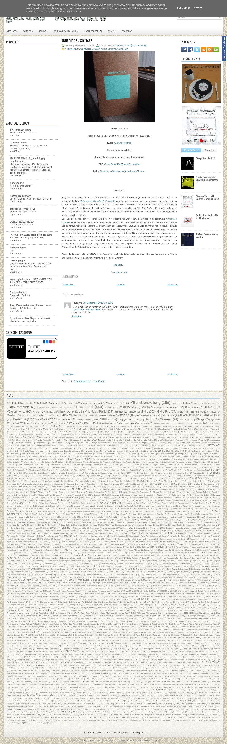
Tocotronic (31, 687)
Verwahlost (212, 698)
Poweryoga (191, 616)
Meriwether (97, 586)
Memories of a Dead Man (69, 586)
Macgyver (181, 577)
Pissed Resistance (41, 616)
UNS (167, 695)
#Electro (128, 407)
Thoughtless (135, 682)
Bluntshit (150, 454)
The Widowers (78, 679)
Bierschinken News (20, 129)
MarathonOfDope (161, 580)
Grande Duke (80, 528)
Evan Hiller (113, 506)
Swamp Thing (187, 654)
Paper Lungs (164, 608)
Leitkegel (63, 572)
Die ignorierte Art (124, 489)
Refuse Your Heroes (51, 624)
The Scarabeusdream (140, 673)
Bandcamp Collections (66, 31)
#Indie (102, 49)
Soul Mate (180, 646)
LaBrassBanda (204, 566)
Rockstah (17, 629)
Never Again (208, 594)
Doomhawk (30, 495)
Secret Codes (199, 635)
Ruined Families (172, 629)
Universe (13, 698)
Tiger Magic (84, 684)
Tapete (133, 657)
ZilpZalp (37, 717)
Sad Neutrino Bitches (105, 632)
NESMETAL (164, 591)
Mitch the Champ (114, 588)
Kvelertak (51, 566)
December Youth (93, 484)
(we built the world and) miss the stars (31, 234)
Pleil (80, 616)
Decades (70, 484)
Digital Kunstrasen (185, 489)
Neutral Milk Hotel (193, 594)
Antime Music (153, 440)
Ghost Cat (167, 522)
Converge (35, 476)
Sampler (28, 31)
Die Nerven (54, 489)
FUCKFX (62, 509)
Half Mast (199, 531)
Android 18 (122, 49)
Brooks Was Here (24, 459)
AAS (103, 429)
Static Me (84, 651)
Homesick (57, 539)
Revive (25, 627)
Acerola (214, 429)
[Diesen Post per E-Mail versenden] (63, 276)
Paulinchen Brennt (126, 610)
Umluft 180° (201, 695)
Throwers (32, 684)
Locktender (205, 575)
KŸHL (98, 566)
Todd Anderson (45, 687)
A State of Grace (41, 429)
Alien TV (55, 434)
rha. (81, 720)
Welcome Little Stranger (25, 706)
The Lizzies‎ (194, 668)
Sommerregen (105, 646)
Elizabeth (42, 503)
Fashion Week (14, 511)
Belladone (76, 451)
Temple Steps (23, 660)
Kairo (178, 555)
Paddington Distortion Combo (45, 608)
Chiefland (115, 467)
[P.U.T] (102, 717)
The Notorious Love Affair (95, 671)
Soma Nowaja (67, 646)
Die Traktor (91, 489)
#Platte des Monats (147, 415)
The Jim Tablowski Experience (100, 668)
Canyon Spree (155, 462)
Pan (131, 608)
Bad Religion (90, 448)
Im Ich (201, 544)
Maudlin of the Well (51, 583)
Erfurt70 (10, 506)
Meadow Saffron (169, 583)
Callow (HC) (50, 462)
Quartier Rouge (195, 618)
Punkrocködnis (18, 292)
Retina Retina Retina (191, 624)
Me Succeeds (120, 583)
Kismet (211, 561)
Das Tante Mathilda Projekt (56, 481)
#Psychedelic (84, 419)
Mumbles (48, 591)
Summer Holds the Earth (121, 654)
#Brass (174, 403)
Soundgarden (12, 649)
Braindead (121, 456)
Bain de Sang (117, 448)
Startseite (12, 31)
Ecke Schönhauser (186, 498)
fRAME (182, 717)
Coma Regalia (100, 473)
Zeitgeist (148, 715)
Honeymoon (70, 539)
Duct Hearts (138, 495)
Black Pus (25, 454)
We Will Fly (149, 703)
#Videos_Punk (91, 423)
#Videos (74, 423)
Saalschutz (88, 632)
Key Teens (59, 561)
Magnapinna (12, 580)
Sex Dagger (91, 638)
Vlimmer (71, 701)
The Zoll (104, 679)
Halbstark (188, 531)
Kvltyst (60, 566)
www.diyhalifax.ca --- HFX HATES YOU (31, 279)
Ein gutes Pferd (88, 500)
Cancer (96, 462)
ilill (216, 717)
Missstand (100, 588)
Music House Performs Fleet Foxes (70, 591)
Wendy (71, 706)
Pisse (29, 616)
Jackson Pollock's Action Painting (95, 550)
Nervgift (160, 594)
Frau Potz (83, 517)
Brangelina (133, 456)
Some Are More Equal (86, 646)
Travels (58, 693)
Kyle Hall (70, 566)
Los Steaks (38, 577)
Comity (123, 473)
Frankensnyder (50, 517)
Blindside (110, 454)
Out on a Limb (111, 605)
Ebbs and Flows (157, 498)
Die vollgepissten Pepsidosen (146, 489)
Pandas (139, 608)
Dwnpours (199, 495)
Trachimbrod (161, 689)
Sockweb (177, 643)
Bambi (147, 448)
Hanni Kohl (30, 533)
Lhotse (169, 572)
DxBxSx (209, 495)
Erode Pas (42, 506)
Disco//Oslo (30, 492)
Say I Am (25, 635)
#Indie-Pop (163, 411)
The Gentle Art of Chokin (111, 665)
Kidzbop (123, 561)
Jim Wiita (60, 553)
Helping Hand (52, 536)
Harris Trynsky (85, 533)
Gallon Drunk (173, 520)
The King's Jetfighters (142, 668)
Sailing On (140, 632)
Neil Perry (107, 594)
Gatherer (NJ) (197, 520)
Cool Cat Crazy (48, 476)
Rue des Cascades (155, 629)
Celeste (115, 465)
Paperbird (177, 608)
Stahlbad (19, 651)
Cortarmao (81, 475)
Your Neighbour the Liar (29, 715)
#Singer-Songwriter (207, 419)
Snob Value (151, 643)
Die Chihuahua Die (206, 487)
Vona (90, 701)
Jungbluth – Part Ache (20, 295)
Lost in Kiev (89, 577)
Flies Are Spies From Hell (42, 514)
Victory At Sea (23, 701)
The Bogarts (208, 660)
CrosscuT (193, 476)
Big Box (140, 451)
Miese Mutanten (159, 586)
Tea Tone (188, 657)
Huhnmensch (136, 539)
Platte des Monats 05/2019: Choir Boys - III (207, 180)
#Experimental (91, 49)
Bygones (164, 459)
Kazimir (120, 558)
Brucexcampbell (41, 459)
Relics (83, 624)
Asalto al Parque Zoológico (144, 443)
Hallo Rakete (212, 531)
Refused (66, 624)
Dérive (37, 498)
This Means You (92, 682)
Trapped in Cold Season (25, 693)
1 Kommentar (140, 46)
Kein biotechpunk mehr (21, 186)
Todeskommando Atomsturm (76, 687)
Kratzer (13, 566)
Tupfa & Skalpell (75, 695)
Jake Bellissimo (118, 550)
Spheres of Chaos (119, 649)
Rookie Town (55, 629)
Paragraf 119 (190, 608)
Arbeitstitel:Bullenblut (23, 443)
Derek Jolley (101, 487)
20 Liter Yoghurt (50, 426)
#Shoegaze (184, 419)
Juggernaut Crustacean (63, 555)
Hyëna (9, 542)
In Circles (211, 544)
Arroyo (94, 443)
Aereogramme (13, 432)
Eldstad (192, 500)
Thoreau (123, 682)
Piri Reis (20, 616)
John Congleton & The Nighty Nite (144, 553)
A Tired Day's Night (60, 429)
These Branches (210, 679)
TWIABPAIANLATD (34, 657)
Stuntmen (11, 654)
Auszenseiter (124, 445)
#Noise (124, 415)
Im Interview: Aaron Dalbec (23, 212)
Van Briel (139, 698)
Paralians (202, 608)
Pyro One (182, 618)
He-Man (217, 533)
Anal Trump (58, 437)
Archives (209, 150)
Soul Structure (195, 646)
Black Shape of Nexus (42, 454)
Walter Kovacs (183, 700)
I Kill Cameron (132, 542)
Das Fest (24, 481)
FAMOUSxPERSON (37, 509)
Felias (61, 511)
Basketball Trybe (199, 448)
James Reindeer (150, 550)
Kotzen (197, 564)
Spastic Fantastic (70, 649)
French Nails (95, 517)
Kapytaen (14, 558)
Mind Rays (213, 586)
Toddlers (58, 687)
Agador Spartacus (63, 431)
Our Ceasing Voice (73, 605)
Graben (55, 528)
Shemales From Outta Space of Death (31, 640)
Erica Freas (21, 506)
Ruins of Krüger (196, 629)
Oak (192, 599)
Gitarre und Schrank (15, 525)
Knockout (59, 564)
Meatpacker (202, 583)
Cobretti (183, 470)
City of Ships (95, 470)
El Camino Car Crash (153, 500)
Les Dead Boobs (116, 572)
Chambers (160, 465)
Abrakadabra (201, 429)
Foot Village (121, 514)
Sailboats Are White (125, 632)
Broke (202, 456)
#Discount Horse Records (48, 407)
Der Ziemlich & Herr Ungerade (60, 487)
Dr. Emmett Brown (79, 495)
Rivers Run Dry (162, 627)
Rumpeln (10, 632)
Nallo (12, 594)
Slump (53, 643)
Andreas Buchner (182, 437)
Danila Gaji (212, 478)
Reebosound (212, 621)
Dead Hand (120, 481)
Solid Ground (52, 646)
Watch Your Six (211, 701)
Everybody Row (148, 506)
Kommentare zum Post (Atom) (89, 381)
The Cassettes (94, 662)
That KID (88, 660)
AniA (38, 440)
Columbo (88, 473)
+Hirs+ (166, 423)
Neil (98, 594)
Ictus (163, 544)
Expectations (200, 506)
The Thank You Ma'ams (169, 676)
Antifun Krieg (128, 440)
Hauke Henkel (138, 533)
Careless (10, 465)
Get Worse (155, 522)
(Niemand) (157, 423)
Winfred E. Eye (90, 709)
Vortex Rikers (101, 701)
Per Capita (213, 610)
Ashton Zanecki (200, 443)
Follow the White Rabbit (102, 514)
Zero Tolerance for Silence (18, 717)
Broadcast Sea (190, 456)
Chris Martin (205, 467)
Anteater (93, 440)
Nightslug (43, 597)
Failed (106, 509)
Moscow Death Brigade (207, 588)
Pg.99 (127, 613)
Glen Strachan (89, 525)
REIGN (28, 621)
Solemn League (21, 646)
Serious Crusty (121, 46)
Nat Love (52, 594)
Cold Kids (212, 470)
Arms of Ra (62, 443)
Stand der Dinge (55, 651)
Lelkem (83, 572)
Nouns (63, 599)
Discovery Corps (83, 492)
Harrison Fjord (99, 533)
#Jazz (13, 415)
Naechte (207, 591)
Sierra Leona (145, 640)
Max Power (83, 583)
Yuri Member (63, 715)
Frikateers (135, 517)
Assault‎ (13, 445)
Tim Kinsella (163, 684)
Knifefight (48, 564)
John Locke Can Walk (171, 553)
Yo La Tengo (120, 712)
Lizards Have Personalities (171, 575)
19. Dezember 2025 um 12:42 (98, 303)
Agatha (79, 432)
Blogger (139, 732)
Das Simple (36, 481)
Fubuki (179, 517)
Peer (179, 610)
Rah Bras (100, 621)
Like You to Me (66, 575)
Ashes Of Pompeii (166, 443)
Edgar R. (25, 500)
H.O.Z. (110, 531)
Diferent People (168, 489)
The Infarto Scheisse (47, 668)
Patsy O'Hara (109, 610)
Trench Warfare (99, 693)
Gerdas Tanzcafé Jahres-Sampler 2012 (207, 197)
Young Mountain (195, 712)
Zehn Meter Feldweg (122, 715)
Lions (89, 575)
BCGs (9, 448)
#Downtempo (111, 407)
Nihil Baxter (54, 597)
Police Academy (105, 616)
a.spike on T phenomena (120, 717)
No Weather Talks (183, 597)
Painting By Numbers (85, 608)
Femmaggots (81, 511)
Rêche (39, 632)
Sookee (153, 646)
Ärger (208, 720)
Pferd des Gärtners (114, 613)
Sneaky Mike (137, 643)
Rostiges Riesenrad (109, 629)
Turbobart (89, 695)
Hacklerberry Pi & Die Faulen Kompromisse (153, 531)
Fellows (70, 511)
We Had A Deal (95, 703)
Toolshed (31, 690)
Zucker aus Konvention (74, 717)
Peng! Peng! (189, 610)
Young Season (211, 712)
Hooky (80, 539)
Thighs (10, 682)
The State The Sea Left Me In (114, 676)
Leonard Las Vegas (97, 572)
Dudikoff (150, 495)
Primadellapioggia (28, 618)
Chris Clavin (178, 467)
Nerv (151, 594)
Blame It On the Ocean (65, 454)
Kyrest (79, 566)
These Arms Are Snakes (190, 679)
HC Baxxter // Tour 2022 (21, 224)
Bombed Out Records (16, 456)
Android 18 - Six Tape (77, 40)
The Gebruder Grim (65, 665)
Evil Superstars (185, 506)
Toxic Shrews (138, 690)
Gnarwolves (139, 525)
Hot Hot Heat (108, 539)
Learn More (183, 8)
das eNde (171, 717)
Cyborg (82, 478)
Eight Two (74, 500)
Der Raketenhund (14, 487)
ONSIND (183, 599)
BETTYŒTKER (35, 448)
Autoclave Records (140, 445)
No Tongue (168, 597)
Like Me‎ (23, 575)
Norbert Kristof (211, 597)
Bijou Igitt (162, 451)
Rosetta (95, 629)
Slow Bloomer (24, 643)
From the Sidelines (158, 517)
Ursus (84, 698)
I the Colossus (115, 544)
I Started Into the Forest (63, 544)
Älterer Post (172, 284)
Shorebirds (92, 640)
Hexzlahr (173, 536)
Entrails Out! (204, 503)
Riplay (117, 627)
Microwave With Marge (140, 586)
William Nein (31, 709)
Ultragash (189, 695)
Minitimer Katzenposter (16, 588)
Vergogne (201, 698)
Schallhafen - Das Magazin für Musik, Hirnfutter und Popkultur (30, 319)
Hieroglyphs (12, 539)
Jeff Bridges (212, 550)
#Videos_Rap (107, 423)
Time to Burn (209, 684)
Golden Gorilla (176, 525)
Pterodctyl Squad (105, 618)
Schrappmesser (91, 635)
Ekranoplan (136, 500)
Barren (175, 448)
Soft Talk (200, 643)
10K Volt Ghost (213, 423)
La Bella (113, 566)
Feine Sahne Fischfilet (46, 511)
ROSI (36, 621)
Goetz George (153, 525)
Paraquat (213, 608)
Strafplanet (153, 651)
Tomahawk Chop (199, 687)
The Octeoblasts (116, 671)
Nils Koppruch (83, 597)
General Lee (58, 522)
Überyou (17, 723)
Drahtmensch (95, 495)
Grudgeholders (16, 531)
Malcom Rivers (41, 580)
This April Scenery (23, 682)
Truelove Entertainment (38, 695)
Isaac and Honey (199, 547)
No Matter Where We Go (138, 597)
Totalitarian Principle (97, 690)
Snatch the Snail (122, 643)
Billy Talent (175, 451)
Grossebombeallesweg (210, 528)
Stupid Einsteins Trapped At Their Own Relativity (38, 654)
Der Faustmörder (210, 484)
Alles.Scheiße (138, 434)
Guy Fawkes (99, 531)
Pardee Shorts (26, 610)
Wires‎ (139, 709)
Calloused (37, 462)
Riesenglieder (88, 627)
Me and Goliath (136, 583)
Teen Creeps (201, 657)
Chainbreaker (147, 465)
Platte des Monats (93, 31)
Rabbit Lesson (48, 621)
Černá (26, 723)
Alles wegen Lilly (122, 434)
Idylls (194, 544)
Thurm (42, 684)
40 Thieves (84, 426)
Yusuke (74, 715)
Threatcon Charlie (174, 682)
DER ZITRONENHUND (22, 221)
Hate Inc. (124, 533)
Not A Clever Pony (14, 599)
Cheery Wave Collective (56, 467)
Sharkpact (195, 638)
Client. (151, 470)
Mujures (39, 591)
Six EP (119, 265)
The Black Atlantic (155, 660)
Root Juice (68, 629)
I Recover (202, 542)
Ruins (184, 629)
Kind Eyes (146, 561)
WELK (149, 701)
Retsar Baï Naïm (210, 624)
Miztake (147, 588)
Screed (176, 635)
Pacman (26, 608)
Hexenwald (153, 536)
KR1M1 (170, 555)
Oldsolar (123, 602)
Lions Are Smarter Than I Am (107, 575)
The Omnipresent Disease (136, 671)
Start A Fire (71, 651)
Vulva (120, 701)
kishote (32, 720)
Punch (145, 618)
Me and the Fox (152, 583)
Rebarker (168, 621)
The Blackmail (172, 660)
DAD (108, 478)
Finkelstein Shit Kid (200, 511)
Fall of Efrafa (133, 509)
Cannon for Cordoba (123, 462)
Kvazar (41, 566)
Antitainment (167, 440)
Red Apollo (180, 621)
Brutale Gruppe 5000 (77, 459)
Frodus (145, 517)
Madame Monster (210, 577)
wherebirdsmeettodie (184, 720)
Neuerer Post (68, 284)
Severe (80, 638)
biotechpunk (17, 183)
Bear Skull (44, 451)
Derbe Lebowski (84, 486)
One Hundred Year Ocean (186, 602)
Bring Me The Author (172, 456)
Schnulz (78, 635)
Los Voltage (51, 577)
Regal (75, 624)
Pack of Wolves (13, 608)
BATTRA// (212, 445)
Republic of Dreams (130, 624)
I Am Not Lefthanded (38, 542)
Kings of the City (198, 561)
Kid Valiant (82, 561)
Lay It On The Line (135, 569)
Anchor (69, 437)
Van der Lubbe (162, 698)
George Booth (87, 522)
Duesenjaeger (162, 495)
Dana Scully (165, 478)
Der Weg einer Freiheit (34, 487)
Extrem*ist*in (20, 509)
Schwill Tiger (134, 635)
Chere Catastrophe (77, 467)
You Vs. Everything (145, 712)
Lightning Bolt (197, 572)
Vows (112, 701)
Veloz (182, 698)
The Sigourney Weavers (198, 673)
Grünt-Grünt (30, 531)
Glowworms (119, 525)
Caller (9, 462)
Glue (129, 525)
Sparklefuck (54, 649)
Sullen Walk (103, 654)
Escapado (78, 506)
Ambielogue (45, 437)
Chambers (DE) (174, 465)
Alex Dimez (203, 432)
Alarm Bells (136, 432)
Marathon (147, 580)
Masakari (20, 583)
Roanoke (174, 627)
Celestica (125, 464)
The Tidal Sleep (16, 679)
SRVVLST (77, 632)
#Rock (149, 419)
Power (181, 616)
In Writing (23, 547)
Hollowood (31, 539)
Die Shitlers (77, 489)
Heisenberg (30, 536)
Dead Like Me (134, 481)
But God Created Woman (135, 459)
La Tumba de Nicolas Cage (183, 566)
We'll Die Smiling (165, 704)
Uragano (63, 698)
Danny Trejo (12, 481)
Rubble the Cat (138, 629)
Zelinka (169, 715)
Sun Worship (139, 654)
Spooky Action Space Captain (167, 649)
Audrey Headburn (77, 445)
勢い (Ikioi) (47, 723)
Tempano (213, 657)
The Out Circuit (156, 671)
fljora (209, 717)
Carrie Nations (23, 465)
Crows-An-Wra (206, 476)
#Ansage (68, 403)
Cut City (72, 478)
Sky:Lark (180, 640)
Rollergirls (43, 629)
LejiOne (73, 572)
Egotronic (62, 500)
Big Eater (150, 451)
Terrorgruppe (49, 660)
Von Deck (81, 701)
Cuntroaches (31, 478)
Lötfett (143, 577)
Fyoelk (63, 520)
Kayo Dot (110, 558)
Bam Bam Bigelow (134, 448)
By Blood (153, 459)
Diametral (167, 487)
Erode (32, 506)
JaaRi (76, 550)
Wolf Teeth (197, 709)
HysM (215, 539)
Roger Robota (30, 629)
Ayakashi (173, 445)
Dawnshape (92, 481)
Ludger (134, 577)
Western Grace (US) (101, 706)
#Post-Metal (213, 415)
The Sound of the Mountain (55, 676)
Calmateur (75, 462)
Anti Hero (116, 440)
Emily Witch (75, 503)
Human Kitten (180, 539)
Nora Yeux (198, 597)
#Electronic (172, 407)
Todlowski (95, 687)
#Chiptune (185, 403)
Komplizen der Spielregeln (145, 564)
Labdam (216, 566)
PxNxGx (171, 618)
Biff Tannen (117, 451)
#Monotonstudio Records (88, 415)
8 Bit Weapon (175, 426)
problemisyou (70, 720)
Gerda (99, 522)
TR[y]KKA (20, 657)
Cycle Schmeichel (95, 478)
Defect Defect (128, 484)
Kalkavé (187, 555)
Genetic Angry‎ (72, 522)
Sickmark (133, 640)
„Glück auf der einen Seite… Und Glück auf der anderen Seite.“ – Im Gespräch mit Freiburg (30, 266)
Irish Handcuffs (157, 547)
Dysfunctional (15, 498)
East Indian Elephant (102, 498)
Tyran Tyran (145, 695)
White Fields (208, 706)
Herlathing (102, 536)
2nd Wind (73, 426)
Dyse (218, 495)
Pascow (52, 610)
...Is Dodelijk (177, 423)
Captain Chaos (185, 462)
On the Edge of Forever (162, 602)
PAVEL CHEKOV (177, 605)
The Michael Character (39, 671)
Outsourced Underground (144, 605)
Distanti (133, 492)
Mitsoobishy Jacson (133, 588)
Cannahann (107, 462)
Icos (155, 544)
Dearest (188, 481)
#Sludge (25, 423)
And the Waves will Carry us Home (130, 437)
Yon (131, 711)
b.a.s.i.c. (137, 717)
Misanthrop (54, 588)
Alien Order (44, 434)
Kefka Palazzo (132, 558)
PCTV (190, 605)
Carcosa (214, 462)
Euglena (102, 506)
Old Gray (102, 602)
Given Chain (32, 525)
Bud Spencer (97, 459)
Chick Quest (103, 467)
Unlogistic (24, 698)
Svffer (176, 654)
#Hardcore (65, 411)
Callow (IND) (63, 462)
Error (69, 506)
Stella (94, 651)
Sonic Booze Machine (137, 646)
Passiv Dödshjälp (67, 610)
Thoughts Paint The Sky (154, 682)
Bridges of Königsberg (150, 456)
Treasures (68, 693)
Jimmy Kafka (72, 553)
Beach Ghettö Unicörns (26, 451)
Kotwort (187, 564)
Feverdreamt (106, 511)
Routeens (124, 629)
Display (124, 492)
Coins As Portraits (196, 470)
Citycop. (107, 470)
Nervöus (169, 594)
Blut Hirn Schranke (165, 454)
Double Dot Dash (45, 495)
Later (97, 569)
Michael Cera (122, 586)
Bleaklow (99, 454)
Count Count (95, 476)
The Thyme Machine (211, 676)
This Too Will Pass (109, 682)
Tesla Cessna (62, 660)
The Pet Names (210, 671)
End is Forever (142, 503)
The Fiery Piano (13, 665)
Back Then (49, 448)
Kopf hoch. (164, 564)
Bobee (188, 454)
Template (11, 660)
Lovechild (115, 577)
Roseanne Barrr (82, 629)
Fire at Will (24, 514)
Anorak (46, 440)
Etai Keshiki (91, 506)
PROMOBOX (127, 31)
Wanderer (197, 701)
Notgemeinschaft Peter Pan (36, 599)
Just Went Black (111, 555)
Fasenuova (202, 509)
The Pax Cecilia (195, 671)
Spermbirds (104, 649)
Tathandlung (156, 657)
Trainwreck (175, 690)
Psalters (81, 618)
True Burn (209, 693)
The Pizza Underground (39, 673)
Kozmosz (206, 564)
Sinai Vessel (159, 640)
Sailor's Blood (153, 632)
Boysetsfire (108, 456)
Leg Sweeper (15, 572)
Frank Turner (35, 517)
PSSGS (214, 605)
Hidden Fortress (210, 536)
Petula (100, 613)
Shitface (65, 640)
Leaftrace (184, 569)
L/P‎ (105, 566)
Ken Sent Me (214, 558)
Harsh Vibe (113, 533)
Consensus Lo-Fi (199, 473)
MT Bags (169, 577)
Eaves (144, 498)
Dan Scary (152, 478)
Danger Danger (180, 478)
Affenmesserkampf (29, 432)
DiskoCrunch (113, 492)
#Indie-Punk (183, 411)
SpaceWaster (41, 649)
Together (124, 687)
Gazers (47, 522)
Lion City (80, 575)
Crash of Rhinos (161, 476)
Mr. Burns (28, 591)
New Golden (26, 597)
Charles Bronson (190, 465)
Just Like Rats (95, 555)
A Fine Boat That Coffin (20, 429)
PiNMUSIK (112, 31)
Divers (180, 492)
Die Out (65, 489)
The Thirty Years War (191, 676)
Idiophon (172, 544)
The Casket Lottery (77, 662)
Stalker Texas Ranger (36, 651)
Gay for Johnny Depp (24, 522)
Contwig (24, 476)
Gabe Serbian (125, 520)
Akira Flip (125, 432)
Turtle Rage (125, 695)
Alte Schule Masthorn (208, 434)
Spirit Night (147, 649)
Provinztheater (69, 618)
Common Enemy (136, 473)
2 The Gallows (33, 426)
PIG (205, 605)
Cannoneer (140, 462)
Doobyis (19, 495)
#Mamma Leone (28, 415)
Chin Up (126, 467)
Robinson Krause (189, 627)
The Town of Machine (48, 679)
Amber (33, 437)
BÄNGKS (175, 459)
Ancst (77, 437)
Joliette (35, 555)
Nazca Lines (89, 594)
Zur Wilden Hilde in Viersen (23, 132)
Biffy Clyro (130, 451)
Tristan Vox (159, 693)
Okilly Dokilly (63, 602)
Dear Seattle (176, 481)
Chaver (20, 467)
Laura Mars (107, 569)
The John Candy (123, 668)
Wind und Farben (73, 709)
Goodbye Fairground (208, 525)
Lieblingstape (17, 260)
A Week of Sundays (80, 429)
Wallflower (168, 701)
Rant (110, 621)
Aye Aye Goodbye (187, 445)
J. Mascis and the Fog (52, 550)
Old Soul (112, 602)
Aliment (66, 434)
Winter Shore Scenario (124, 709)
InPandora (72, 547)
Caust (87, 465)
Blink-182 (121, 454)
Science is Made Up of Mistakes (156, 635)
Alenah (175, 432)
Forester (171, 514)
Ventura (191, 698)
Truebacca (19, 695)
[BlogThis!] (66, 276)
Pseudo (91, 618)
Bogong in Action (210, 454)
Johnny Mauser (23, 555)
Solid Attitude (37, 646)
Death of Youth (25, 484)
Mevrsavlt (109, 586)
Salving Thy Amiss (169, 632)
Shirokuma (54, 640)
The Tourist (31, 679)
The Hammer (164, 665)
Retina (176, 624)
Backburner (62, 448)
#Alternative (33, 402)
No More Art (155, 597)
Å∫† (215, 720)
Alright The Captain (182, 434)
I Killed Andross (147, 542)
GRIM (114, 520)
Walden (158, 701)
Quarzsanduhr (211, 618)
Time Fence (176, 684)
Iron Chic (171, 547)
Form (193, 514)
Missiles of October (85, 588)
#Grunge (36, 411)
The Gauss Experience (44, 665)
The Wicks (64, 679)
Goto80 (39, 528)
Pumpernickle (133, 618)
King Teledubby (159, 561)
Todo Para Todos (110, 687)
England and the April (187, 503)
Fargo (191, 509)
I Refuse (212, 542)
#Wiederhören (142, 423)
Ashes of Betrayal (183, 443)
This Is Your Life (75, 682)
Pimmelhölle (197, 613)
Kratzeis (216, 564)
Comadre (113, 473)
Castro (66, 465)
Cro (184, 476)
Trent (111, 693)
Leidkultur (52, 572)
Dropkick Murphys (111, 495)
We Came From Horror (51, 704)
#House (133, 412)
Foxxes (214, 514)
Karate (25, 558)
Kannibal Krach (213, 555)
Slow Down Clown (40, 643)
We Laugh (111, 704)
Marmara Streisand (180, 580)
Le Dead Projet (170, 569)
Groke (178, 528)
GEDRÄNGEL (90, 520)
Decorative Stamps (111, 484)
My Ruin (117, 591)
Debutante (59, 484)
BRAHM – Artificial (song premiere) (26, 237)
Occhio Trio (215, 599)
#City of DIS (199, 403)
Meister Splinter (33, 586)
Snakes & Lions (96, 643)
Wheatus (175, 706)
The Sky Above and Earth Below (27, 676)
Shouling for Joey (119, 640)
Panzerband (151, 608)
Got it (198, 8)
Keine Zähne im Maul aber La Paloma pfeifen (160, 558)
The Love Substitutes (211, 668)
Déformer (28, 498)
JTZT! (67, 550)
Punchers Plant (157, 618)
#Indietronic (200, 412)
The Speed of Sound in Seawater (84, 676)
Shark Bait (183, 638)
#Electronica (191, 407)
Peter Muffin (72, 613)
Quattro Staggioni (14, 621)
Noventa (86, 599)
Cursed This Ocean (48, 478)
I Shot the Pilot (43, 544)
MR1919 (159, 577)
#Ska (15, 423)
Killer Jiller (134, 561)
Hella (41, 536)
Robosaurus (204, 627)
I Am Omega (56, 542)
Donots (10, 495)
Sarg (194, 632)
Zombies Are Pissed (52, 717)
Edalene (200, 498)
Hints (22, 539)
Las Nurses (66, 569)
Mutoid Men (105, 591)
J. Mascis (36, 550)
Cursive (62, 478)
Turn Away (100, 695)
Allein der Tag (106, 434)
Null (124, 599)
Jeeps (201, 550)
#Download (70, 49)
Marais (137, 580)
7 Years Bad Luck (160, 426)
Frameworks (22, 517)
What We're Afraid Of (159, 706)
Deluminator (165, 484)
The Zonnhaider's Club (120, 679)
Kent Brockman (37, 561)
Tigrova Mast (110, 684)
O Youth (153, 599)
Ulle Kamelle (177, 695)
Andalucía (151, 437)
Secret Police (38, 638)
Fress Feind (123, 517)
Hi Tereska (196, 536)
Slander (199, 640)
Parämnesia (40, 610)
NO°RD (198, 591)
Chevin (92, 467)
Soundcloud (130, 171)
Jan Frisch (164, 550)
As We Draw (125, 443)
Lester (140, 571)
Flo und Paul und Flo (65, 514)
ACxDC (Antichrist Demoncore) (121, 429)
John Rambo (188, 553)
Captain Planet (201, 462)
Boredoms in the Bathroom (40, 456)
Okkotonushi (76, 602)
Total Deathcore (79, 690)
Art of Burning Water (108, 443)
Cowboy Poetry (127, 476)
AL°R (140, 429)
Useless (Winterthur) (107, 698)
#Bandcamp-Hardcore (89, 403)
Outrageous (125, 605)
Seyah (102, 638)
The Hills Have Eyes (205, 665)
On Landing (143, 602)
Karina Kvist (36, 558)
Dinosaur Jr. (210, 489)
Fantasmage (164, 509)
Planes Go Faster (59, 616)
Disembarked (99, 492)
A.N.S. (95, 429)
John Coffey (122, 553)
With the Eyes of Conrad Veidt (165, 709)
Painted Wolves (67, 608)
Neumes (179, 594)
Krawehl (22, 566)
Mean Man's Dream (187, 583)
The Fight (27, 665)
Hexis (164, 536)
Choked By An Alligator (142, 467)
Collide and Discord (59, 473)
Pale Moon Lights (105, 608)
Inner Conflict (130, 547)
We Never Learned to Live (130, 704)
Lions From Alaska (148, 575)
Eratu (215, 503)
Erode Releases (56, 506)
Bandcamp (117, 171)
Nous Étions (74, 599)
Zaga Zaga (106, 715)
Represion (114, 624)
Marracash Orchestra (199, 580)
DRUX (142, 478)
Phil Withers (138, 613)
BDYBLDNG (20, 448)
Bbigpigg (213, 448)
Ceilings (105, 465)
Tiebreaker (72, 684)
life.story (49, 720)
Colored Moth (75, 473)
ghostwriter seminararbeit (86, 309)
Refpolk (36, 624)
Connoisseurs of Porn (180, 473)
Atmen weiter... (51, 445)
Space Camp (27, 649)
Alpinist (168, 434)
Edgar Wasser (38, 500)
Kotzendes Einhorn (20, 196)
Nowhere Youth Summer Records (106, 599)
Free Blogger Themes (124, 740)
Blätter (179, 454)
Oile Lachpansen (47, 602)
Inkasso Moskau (115, 547)
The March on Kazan (18, 671)
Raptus (118, 621)
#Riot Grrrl (134, 419)
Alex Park (19, 434)
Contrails (13, 476)
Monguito (164, 588)
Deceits (80, 484)
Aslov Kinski (215, 443)
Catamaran (77, 465)
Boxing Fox (96, 456)
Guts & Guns (85, 531)
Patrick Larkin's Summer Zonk (89, 610)
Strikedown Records (193, 651)
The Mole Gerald (75, 671)
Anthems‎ (105, 440)
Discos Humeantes (66, 492)
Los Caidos (25, 577)
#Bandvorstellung (145, 402)
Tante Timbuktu (120, 657)
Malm (69, 580)
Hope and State (93, 539)
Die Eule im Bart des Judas (35, 489)
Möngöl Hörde (142, 591)
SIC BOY (57, 632)
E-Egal (58, 498)
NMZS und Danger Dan (182, 591)
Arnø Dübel (83, 443)
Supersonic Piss (154, 654)
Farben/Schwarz (179, 509)
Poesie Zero (90, 616)
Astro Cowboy (36, 445)
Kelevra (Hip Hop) (199, 558)
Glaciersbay (52, 525)
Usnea (121, 698)
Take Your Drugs (89, 657)
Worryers (29, 712)
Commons (150, 473)
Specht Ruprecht (88, 648)
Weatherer (191, 704)
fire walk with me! (196, 717)
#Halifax (49, 412)
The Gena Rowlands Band (87, 665)
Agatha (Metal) (91, 432)
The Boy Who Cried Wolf (27, 662)
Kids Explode (111, 561)
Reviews (43, 31)
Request (145, 624)
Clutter (160, 470)
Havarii (165, 533)
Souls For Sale (210, 646)
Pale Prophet (120, 608)
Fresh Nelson (109, 517)
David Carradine (77, 481)
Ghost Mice (179, 522)
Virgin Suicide (59, 701)
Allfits (149, 434)
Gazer (38, 522)
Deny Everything (180, 484)
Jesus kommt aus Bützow (42, 553)
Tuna (63, 695)
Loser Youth (64, 577)
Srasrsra (205, 649)
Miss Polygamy (68, 588)
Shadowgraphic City (131, 638)
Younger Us (12, 715)
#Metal (67, 415)
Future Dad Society (49, 520)
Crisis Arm (175, 476)
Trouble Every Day (185, 693)
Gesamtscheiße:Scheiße (137, 522)
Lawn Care (119, 569)
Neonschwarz (134, 594)
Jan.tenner (191, 550)
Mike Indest (174, 586)
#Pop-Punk (168, 415)
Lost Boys (77, 577)
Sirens (170, 640)
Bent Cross (87, 451)
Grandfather (94, 528)
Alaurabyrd (149, 432)
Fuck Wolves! (191, 517)
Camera (86, 462)
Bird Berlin (186, 451)
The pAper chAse (140, 679)
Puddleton (120, 618)
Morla (185, 588)
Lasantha (109, 740)
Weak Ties (179, 704)
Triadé (118, 693)
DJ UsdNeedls (131, 478)
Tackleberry (50, 657)
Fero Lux (93, 511)
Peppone (201, 610)
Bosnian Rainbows (62, 456)
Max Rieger (96, 583)
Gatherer (185, 520)
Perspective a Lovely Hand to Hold (21, 613)
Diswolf (172, 492)
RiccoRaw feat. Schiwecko (58, 627)
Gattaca (210, 520)
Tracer (149, 690)
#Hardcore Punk (95, 411)
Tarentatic (144, 657)
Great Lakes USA (125, 528)
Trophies (171, 693)
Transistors (205, 690)
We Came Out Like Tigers (74, 704)
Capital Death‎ (169, 462)
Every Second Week (129, 506)
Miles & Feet (187, 586)
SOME (66, 632)
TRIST (9, 657)
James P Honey (134, 550)
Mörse (153, 591)
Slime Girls (11, 643)
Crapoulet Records (144, 476)
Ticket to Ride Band (56, 684)
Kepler (49, 561)
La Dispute (153, 566)
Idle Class (184, 544)
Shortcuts (104, 640)
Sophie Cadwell (166, 646)
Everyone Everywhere (167, 506)
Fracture (10, 517)
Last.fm (141, 171)
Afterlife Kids (46, 432)
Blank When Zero (85, 454)
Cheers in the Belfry (35, 467)
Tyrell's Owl (157, 695)
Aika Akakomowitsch (109, 432)
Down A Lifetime (62, 495)
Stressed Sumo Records (171, 651)
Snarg (109, 643)
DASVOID (117, 478)
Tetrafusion (76, 660)
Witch (147, 709)
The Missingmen (58, 671)
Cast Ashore (56, 465)
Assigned (23, 445)
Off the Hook (31, 602)
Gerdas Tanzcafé (111, 732)
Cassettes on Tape (40, 465)
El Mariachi (169, 500)
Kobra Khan (92, 564)
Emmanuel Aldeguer (108, 503)
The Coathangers (138, 662)
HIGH (131, 531)
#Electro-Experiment (151, 407)
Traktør (195, 690)
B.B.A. (201, 445)
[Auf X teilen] (70, 276)
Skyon (189, 640)
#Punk (101, 419)
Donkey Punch (211, 492)
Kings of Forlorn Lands (178, 561)
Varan (174, 698)
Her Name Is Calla (87, 536)
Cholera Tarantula (162, 467)
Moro (193, 588)
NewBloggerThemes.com (146, 740)
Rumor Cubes (211, 629)
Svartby (167, 654)
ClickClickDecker (138, 470)
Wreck (39, 712)
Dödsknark (47, 498)
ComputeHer (163, 473)
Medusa (214, 583)
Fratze (61, 517)
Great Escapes (109, 528)
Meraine (86, 586)
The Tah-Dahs (151, 676)
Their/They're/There (169, 679)
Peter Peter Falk (87, 613)
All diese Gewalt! (91, 434)
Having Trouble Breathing (199, 533)
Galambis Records (157, 520)
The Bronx (61, 662)
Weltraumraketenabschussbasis (51, 706)
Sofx (209, 643)
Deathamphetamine (43, 484)
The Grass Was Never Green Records (140, 665)
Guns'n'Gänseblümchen (66, 531)
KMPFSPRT (141, 555)
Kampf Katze (198, 555)
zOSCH (200, 720)
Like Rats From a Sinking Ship (43, 575)
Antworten (77, 316)
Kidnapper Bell (96, 561)
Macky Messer (194, 577)
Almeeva (158, 434)
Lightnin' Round (181, 572)
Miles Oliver (200, 586)
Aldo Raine (162, 431)
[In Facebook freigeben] (73, 276)
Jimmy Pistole (86, 553)
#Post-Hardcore (190, 415)
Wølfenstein (64, 711)
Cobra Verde (171, 470)
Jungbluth (81, 555)
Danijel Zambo (197, 478)
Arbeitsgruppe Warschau (196, 440)
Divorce (190, 492)
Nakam (217, 591)
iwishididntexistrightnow (16, 720)
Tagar (61, 657)
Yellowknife (107, 712)
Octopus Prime (16, 602)
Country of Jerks (110, 476)
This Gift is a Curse (58, 682)
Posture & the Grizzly (153, 616)
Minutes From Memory (38, 588)
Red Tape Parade (195, 621)
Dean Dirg (163, 481)
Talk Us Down (105, 657)
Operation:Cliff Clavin (15, 605)
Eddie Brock (212, 498)
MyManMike (128, 591)
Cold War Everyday (29, 473)
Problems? (55, 618)
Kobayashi (71, 564)
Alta (194, 434)
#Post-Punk (19, 419)
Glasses (76, 525)
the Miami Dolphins (123, 720)
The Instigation (65, 668)
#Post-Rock (40, 419)
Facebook (105, 171)
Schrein (104, 635)
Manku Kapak (82, 580)
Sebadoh (186, 635)
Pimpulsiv (209, 613)
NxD (131, 599)
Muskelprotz (92, 591)
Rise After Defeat (130, 627)
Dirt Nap (19, 492)
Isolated (13, 550)
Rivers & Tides (146, 627)
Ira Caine (143, 547)
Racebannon (63, 621)
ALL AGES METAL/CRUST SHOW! (26, 282)
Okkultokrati (90, 602)
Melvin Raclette (49, 586)
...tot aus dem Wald (195, 423)
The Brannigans (47, 662)
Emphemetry (127, 503)
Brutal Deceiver (57, 459)
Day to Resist (106, 481)
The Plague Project (60, 673)
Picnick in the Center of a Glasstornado (162, 613)
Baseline (185, 448)
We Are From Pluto (31, 704)
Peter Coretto (58, 613)
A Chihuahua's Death (211, 426)
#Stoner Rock (58, 423)
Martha (214, 580)
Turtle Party (112, 695)
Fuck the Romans (14, 520)
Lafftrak (34, 569)
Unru (33, 698)
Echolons (171, 498)
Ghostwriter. (191, 522)
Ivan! (27, 550)
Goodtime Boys (13, 528)
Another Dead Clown (60, 440)
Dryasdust (126, 495)
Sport (185, 649)
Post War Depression (132, 616)
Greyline (139, 528)
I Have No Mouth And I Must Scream (108, 542)
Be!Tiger (10, 451)
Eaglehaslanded (83, 498)
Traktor (186, 690)
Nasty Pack (41, 594)
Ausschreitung (109, 445)
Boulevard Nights (81, 456)
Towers (126, 690)
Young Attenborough (176, 712)
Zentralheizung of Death (185, 715)
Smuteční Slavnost (78, 643)
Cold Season (12, 473)
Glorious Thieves (105, 525)
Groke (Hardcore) (191, 528)
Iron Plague (183, 547)
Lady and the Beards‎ (18, 569)
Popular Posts (191, 150)
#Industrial (215, 412)
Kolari (112, 564)
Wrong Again (50, 712)
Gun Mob (49, 531)
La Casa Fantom (127, 566)
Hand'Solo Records (15, 533)
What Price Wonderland (137, 706)
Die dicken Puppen (106, 489)
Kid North (71, 561)
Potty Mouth (170, 616)
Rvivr (30, 632)
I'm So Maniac (130, 544)
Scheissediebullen (48, 635)
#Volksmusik (123, 423)
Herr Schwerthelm (117, 536)
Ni (35, 597)
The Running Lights (120, 673)
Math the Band (33, 583)
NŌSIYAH (141, 599)
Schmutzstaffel (66, 635)
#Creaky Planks (213, 403)
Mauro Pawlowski (69, 583)
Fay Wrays (29, 511)
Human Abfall (150, 539)
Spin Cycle (135, 649)
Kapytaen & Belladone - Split (24, 308)
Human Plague (195, 539)
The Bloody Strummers (190, 660)
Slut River (64, 643)
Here (117, 272)
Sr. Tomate (194, 649)
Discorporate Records (47, 492)
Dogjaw (199, 492)
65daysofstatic (143, 426)
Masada (10, 583)
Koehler (103, 564)
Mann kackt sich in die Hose (107, 580)
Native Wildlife (65, 594)
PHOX (198, 605)
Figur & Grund (150, 511)
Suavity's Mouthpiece (69, 654)
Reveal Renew (13, 627)
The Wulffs (92, 678)
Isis (218, 547)
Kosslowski (176, 564)
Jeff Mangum (12, 553)
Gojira (164, 525)
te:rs (97, 720)
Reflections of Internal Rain (18, 624)
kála (40, 720)
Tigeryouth (97, 684)
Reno (105, 624)
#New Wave (108, 415)
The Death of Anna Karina (187, 662)
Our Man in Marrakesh (93, 605)
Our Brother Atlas (55, 605)
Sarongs (203, 632)
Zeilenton (138, 715)
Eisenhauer (116, 500)
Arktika (52, 443)
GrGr (47, 528)
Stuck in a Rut (211, 651)
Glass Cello (65, 525)
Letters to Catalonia (155, 572)
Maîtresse (108, 583)
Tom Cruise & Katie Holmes (158, 687)
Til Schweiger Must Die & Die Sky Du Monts (137, 684)
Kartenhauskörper (51, 558)
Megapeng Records (15, 586)
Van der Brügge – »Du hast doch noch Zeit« (31, 199)
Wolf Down (185, 709)
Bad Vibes (103, 448)
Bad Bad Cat (75, 448)
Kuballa (32, 566)
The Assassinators (102, 660)
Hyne (207, 539)
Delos (154, 484)
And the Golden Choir (104, 437)
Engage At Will (168, 503)
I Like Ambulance (165, 541)
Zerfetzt (201, 715)
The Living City (180, 668)
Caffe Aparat (197, 459)
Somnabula (119, 646)
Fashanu (213, 509)
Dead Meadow (149, 481)
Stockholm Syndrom (108, 651)
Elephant (202, 500)
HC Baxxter (120, 531)
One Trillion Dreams (209, 602)
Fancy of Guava (148, 509)
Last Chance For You (83, 569)
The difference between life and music (31, 305)
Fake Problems (118, 509)
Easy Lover (134, 498)
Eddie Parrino (12, 500)
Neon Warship (120, 594)
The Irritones (79, 668)
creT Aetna (149, 717)
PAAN (164, 605)
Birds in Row (199, 451)
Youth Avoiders (49, 715)
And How (88, 437)
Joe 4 (97, 553)
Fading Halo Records (92, 509)
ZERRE (84, 715)
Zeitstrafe (159, 715)
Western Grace (83, 706)
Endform (155, 503)
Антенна (36, 723)
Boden (197, 454)
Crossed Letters (18, 142)
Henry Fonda (68, 536)
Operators (32, 605)
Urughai (93, 698)
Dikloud (199, 489)
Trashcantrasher (45, 693)
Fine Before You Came (179, 511)
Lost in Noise (102, 577)
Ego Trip (50, 500)
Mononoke (175, 588)
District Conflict (160, 492)
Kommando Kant (125, 564)
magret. (59, 720)
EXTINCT (68, 497)
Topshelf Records (46, 690)
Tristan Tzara (146, 693)
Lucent (125, 577)
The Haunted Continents (183, 665)
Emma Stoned (89, 503)
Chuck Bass (34, 470)
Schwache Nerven (118, 635)
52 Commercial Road (115, 426)
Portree (118, 616)
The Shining (180, 673)
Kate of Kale (67, 558)
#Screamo (111, 49)
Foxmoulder (203, 514)
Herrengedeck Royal (136, 536)
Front (172, 517)
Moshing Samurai (14, 591)
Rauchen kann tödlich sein (150, 621)
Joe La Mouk (108, 553)
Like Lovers (12, 575)
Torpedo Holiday (62, 690)
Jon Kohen (46, 555)
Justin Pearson (127, 555)
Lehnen (27, 572)
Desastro (113, 487)
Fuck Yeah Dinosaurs (208, 517)
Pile (12, 250)
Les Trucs (130, 572)
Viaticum (10, 701)
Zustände (92, 717)
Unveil (54, 698)
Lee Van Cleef (214, 569)
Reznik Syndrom (37, 627)
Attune (63, 445)
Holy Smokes (44, 539)
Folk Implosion (83, 514)
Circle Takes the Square (52, 470)
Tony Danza (19, 690)
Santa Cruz (184, 632)
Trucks (199, 693)
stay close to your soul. (23, 209)
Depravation (195, 484)
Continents (215, 473)
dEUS (160, 717)
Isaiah (211, 547)
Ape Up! (179, 440)
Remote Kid (94, 624)
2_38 (64, 426)
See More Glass (53, 638)
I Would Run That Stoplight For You (91, 544)
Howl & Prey (123, 539)
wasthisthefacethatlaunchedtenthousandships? (153, 720)
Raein (90, 621)
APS (148, 429)
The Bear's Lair (138, 660)
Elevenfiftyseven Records (25, 503)
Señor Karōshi (114, 638)
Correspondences (65, 476)
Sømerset (213, 654)
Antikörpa (141, 440)
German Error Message (114, 522)
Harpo (73, 533)
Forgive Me (182, 514)
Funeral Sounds (31, 520)
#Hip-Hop (118, 411)
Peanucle (158, 610)
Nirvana (108, 597)
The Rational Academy (99, 673)
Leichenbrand (39, 572)
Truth (55, 695)
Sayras (35, 635)
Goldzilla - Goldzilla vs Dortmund (207, 216)
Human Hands (165, 539)
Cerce (136, 465)
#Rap (120, 419)
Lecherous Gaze (198, 569)
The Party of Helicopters (175, 671)
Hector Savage (16, 536)
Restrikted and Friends (161, 624)
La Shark (165, 566)
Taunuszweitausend (173, 657)
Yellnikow (94, 711)
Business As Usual (113, 459)
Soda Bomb (189, 643)
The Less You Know (162, 668)
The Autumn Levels (121, 660)
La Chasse (141, 566)
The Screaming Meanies (162, 673)
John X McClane (204, 553)
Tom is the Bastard (181, 687)
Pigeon (185, 613)
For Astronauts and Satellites (152, 514)
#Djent (66, 407)
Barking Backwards (161, 448)
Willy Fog (59, 709)
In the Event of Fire (38, 547)
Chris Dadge (191, 467)
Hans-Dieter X (44, 533)
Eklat (126, 500)
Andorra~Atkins (165, 437)
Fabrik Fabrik (74, 509)
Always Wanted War (16, 437)
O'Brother (164, 599)
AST (155, 429)
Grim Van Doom (152, 528)
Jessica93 (25, 553)
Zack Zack (94, 715)
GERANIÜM (103, 520)
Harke (65, 533)
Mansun (128, 580)
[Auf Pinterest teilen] (76, 276)
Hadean (178, 531)
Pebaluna (169, 610)
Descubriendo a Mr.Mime (131, 487)
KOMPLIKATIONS (156, 555)
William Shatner (46, 709)
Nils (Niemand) (68, 597)
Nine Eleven (97, 597)
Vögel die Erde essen (134, 701)
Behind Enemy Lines (59, 451)
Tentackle (36, 660)
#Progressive (62, 419)
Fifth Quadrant (135, 511)
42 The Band (98, 426)
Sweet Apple (201, 654)
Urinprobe (74, 698)
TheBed (154, 679)
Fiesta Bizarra (120, 511)
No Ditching (119, 597)
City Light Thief (80, 470)
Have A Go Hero (179, 533)
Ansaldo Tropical (79, 440)
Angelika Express (25, 440)
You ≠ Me (160, 712)
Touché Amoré (114, 690)
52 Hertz (130, 426)
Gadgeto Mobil (140, 520)
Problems (43, 618)
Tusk (135, 695)
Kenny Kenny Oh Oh (18, 561)
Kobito (81, 564)
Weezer (202, 704)
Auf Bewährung (93, 445)
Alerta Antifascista (188, 432)
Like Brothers (211, 572)
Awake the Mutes (159, 445)
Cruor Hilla (18, 478)
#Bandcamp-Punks (115, 403)
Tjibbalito (19, 687)
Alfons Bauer (31, 434)
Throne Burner (19, 684)
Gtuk (40, 531)
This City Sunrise (40, 682)
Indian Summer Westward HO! (92, 547)
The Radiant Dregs (78, 673)
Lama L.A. (45, 569)
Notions (54, 599)
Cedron (96, 465)
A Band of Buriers (192, 426)
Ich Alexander (144, 544)
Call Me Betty (211, 459)
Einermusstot (103, 500)
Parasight (11, 610)
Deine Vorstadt (143, 484)
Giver (42, 525)
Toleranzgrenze (137, 687)
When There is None (191, 706)
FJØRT (51, 508)
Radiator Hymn (18, 247)
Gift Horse (204, 522)
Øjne (9, 723)
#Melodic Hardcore (48, 415)
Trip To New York (131, 693)
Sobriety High (164, 643)
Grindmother (167, 528)
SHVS (47, 632)
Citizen (68, 470)
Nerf (144, 594)
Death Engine (200, 481)
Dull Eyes (175, 495)
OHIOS (174, 599)
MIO (151, 577)
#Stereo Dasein (41, 423)
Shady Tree (147, 638)
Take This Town (73, 657)
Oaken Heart (202, 599)
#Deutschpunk (19, 407)
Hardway (56, 533)
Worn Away (18, 712)
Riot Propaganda (105, 627)
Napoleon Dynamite (25, 594)
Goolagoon (27, 528)
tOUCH (89, 720)
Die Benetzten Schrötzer (184, 487)
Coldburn (44, 473)
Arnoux (73, 443)
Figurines (163, 511)
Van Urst (149, 698)
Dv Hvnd (186, 495)
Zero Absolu (212, 715)
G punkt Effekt (75, 520)
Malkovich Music (56, 580)
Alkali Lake (76, 434)
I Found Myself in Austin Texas (76, 542)
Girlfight (214, 522)
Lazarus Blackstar (153, 569)
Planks (73, 616)
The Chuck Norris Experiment (116, 662)
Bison (210, 451)
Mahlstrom (26, 580)
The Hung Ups (29, 668)
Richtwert (76, 627)
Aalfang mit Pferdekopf (170, 429)
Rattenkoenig (129, 621)
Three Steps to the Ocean (195, 682)
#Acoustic (13, 402)
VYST (129, 698)
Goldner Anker (191, 525)
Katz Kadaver (81, 558)
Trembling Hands (83, 693)
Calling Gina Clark (22, 462)
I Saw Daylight (28, 544)
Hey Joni (184, 536)
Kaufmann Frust (96, 558)
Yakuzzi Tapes (80, 712)
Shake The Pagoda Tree (166, 638)
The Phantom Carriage (16, 673)
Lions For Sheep (130, 575)
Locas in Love (191, 575)
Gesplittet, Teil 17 (205, 158)
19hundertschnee (17, 426)
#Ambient (54, 403)
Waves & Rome (13, 704)
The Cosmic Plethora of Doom (161, 662)
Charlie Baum (205, 465)
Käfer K (88, 566)
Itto (21, 550)
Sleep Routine (211, 640)
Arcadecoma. (40, 443)
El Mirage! (181, 500)
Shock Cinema (79, 640)
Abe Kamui (188, 429)
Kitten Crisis (25, 564)
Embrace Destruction (58, 503)
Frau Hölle (72, 517)
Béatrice (185, 459)
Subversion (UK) (88, 654)
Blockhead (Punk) (136, 454)
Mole (155, 588)
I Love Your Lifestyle (186, 542)
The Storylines (136, 676)
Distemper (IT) (145, 492)
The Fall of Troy (209, 662)
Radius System (78, 621)
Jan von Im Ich (178, 550)
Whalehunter (118, 706)
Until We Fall (43, 698)
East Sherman (120, 498)
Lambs (56, 569)
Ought (41, 605)
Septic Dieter (68, 638)
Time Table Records (192, 684)
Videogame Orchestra (41, 701)
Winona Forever (105, 709)
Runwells (21, 632)
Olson (132, 602)
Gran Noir (66, 528)
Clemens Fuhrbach (121, 470)
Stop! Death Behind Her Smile (132, 651)
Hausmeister (154, 533)
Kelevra (185, 558)
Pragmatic (203, 616)
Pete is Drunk (44, 613)
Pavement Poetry (144, 610)
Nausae (77, 594)
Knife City (37, 564)
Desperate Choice (152, 487)
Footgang (133, 514)
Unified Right (214, 695)
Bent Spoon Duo (103, 451)
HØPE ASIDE (21, 542)
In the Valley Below (57, 547)
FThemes (83, 740)
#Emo (80, 49)
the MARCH (107, 720)
